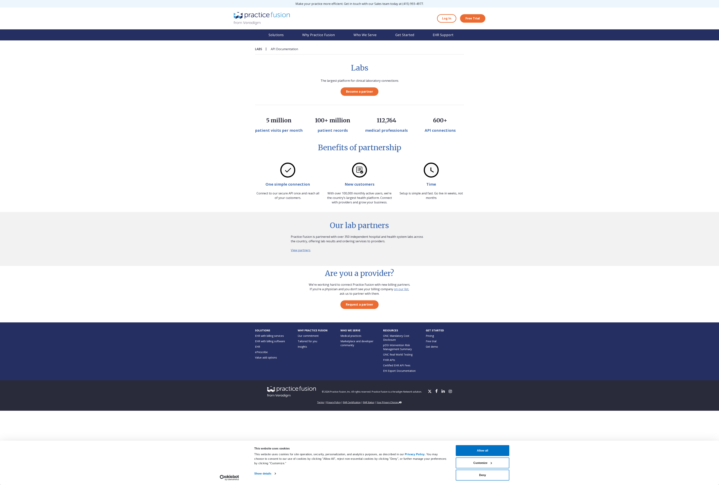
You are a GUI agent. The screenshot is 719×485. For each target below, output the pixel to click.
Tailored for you (307, 341)
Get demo (432, 346)
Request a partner (359, 304)
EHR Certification (352, 402)
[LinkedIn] (444, 392)
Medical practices (350, 336)
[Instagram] (450, 392)
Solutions (276, 35)
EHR (257, 346)
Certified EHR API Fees (396, 365)
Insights (302, 346)
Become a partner (359, 91)
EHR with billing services (269, 336)
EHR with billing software (270, 341)
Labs (258, 49)
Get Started (404, 35)
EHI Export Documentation (399, 371)
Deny (482, 475)
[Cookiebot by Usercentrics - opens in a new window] (229, 478)
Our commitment (308, 336)
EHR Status (368, 402)
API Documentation (284, 49)
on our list (401, 289)
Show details (262, 473)
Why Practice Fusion (318, 35)
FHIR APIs (389, 360)
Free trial (431, 341)
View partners (300, 250)
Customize (480, 462)
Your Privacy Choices (388, 402)
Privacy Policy (415, 454)
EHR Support (443, 35)
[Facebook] (437, 392)
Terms (320, 402)
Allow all (482, 450)
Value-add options (266, 357)
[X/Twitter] (430, 392)
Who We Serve (365, 35)
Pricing (430, 336)
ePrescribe (261, 352)
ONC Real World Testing (397, 354)
